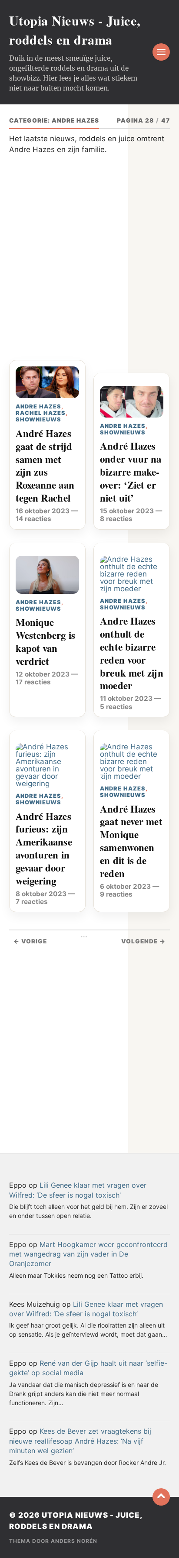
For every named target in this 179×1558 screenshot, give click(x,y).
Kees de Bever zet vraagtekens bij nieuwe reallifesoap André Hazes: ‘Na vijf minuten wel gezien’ (80, 1441)
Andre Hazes (38, 406)
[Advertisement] (89, 262)
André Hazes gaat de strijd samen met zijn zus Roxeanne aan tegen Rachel (45, 466)
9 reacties (116, 894)
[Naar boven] (161, 1497)
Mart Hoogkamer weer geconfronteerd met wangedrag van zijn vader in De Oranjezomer (88, 1254)
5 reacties (116, 707)
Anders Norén (74, 1541)
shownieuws (38, 419)
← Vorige (30, 941)
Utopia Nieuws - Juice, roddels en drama (75, 30)
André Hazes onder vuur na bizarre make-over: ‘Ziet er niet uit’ (130, 472)
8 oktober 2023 (41, 894)
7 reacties (32, 901)
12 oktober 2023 (43, 674)
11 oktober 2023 (126, 698)
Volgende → (143, 941)
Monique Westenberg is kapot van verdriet (45, 641)
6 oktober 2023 (125, 886)
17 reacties (33, 682)
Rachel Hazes (41, 413)
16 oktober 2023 (43, 511)
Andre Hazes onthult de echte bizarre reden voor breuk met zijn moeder (131, 653)
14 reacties (33, 519)
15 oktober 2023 (127, 511)
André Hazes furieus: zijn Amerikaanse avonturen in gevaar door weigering (44, 849)
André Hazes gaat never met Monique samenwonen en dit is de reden (131, 841)
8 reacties (116, 519)
